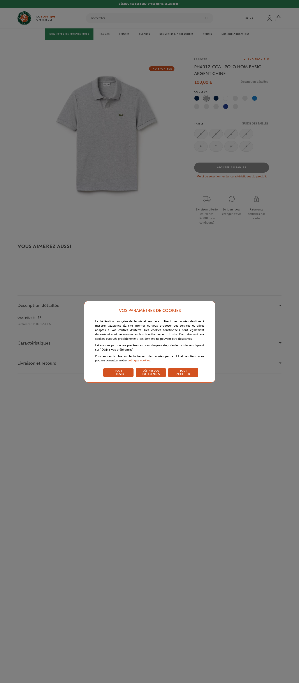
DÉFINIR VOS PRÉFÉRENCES (151, 372)
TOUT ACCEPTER (183, 372)
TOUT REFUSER (118, 372)
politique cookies (138, 360)
